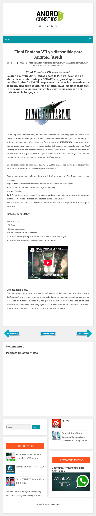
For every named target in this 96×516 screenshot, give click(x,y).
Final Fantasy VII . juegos (64, 63)
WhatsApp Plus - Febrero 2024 (30, 466)
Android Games (35, 63)
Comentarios (56, 65)
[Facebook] (44, 26)
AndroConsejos (54, 504)
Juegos (43, 65)
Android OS (47, 63)
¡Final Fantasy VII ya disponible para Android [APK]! (48, 54)
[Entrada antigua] (84, 337)
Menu (7, 39)
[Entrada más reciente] (12, 337)
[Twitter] (48, 26)
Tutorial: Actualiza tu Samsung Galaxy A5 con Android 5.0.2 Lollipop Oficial (75, 437)
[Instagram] (40, 26)
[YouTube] (52, 26)
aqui (63, 236)
